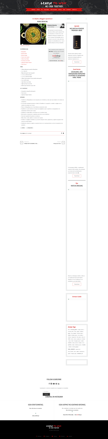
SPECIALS (60, 9)
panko (69, 353)
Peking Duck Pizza (57, 142)
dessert (70, 346)
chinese (69, 337)
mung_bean (30, 127)
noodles (84, 344)
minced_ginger (75, 346)
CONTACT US (74, 9)
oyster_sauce (80, 329)
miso (75, 331)
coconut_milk (70, 331)
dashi (73, 344)
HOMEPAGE (33, 9)
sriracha (69, 342)
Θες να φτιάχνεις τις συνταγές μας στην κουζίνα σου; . (72, 409)
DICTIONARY (69, 9)
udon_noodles (70, 351)
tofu (69, 329)
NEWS (64, 9)
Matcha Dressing (77, 186)
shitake (81, 331)
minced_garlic (74, 329)
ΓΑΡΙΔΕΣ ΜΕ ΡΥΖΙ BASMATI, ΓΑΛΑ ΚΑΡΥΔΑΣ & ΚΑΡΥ (31, 142)
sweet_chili (78, 349)
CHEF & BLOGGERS (53, 9)
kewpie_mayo (73, 353)
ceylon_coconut (75, 342)
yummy (69, 344)
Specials (76, 26)
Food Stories (76, 69)
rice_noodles (80, 335)
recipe (69, 335)
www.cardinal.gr (35, 415)
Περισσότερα (76, 175)
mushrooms (82, 351)
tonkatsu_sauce (74, 335)
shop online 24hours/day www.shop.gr (56, 60)
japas (78, 331)
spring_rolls (74, 337)
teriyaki (80, 342)
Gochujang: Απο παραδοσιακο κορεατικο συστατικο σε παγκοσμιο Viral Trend (76, 74)
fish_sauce (79, 337)
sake (78, 351)
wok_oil (83, 337)
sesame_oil (80, 353)
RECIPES (38, 9)
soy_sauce (71, 349)
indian (23, 127)
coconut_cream (79, 333)
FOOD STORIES (46, 9)
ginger (69, 333)
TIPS (42, 9)
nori (83, 342)
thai (75, 351)
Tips (77, 183)
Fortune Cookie (76, 297)
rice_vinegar (73, 333)
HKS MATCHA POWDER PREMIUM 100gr (77, 29)
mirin (69, 339)
